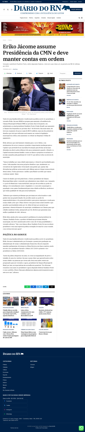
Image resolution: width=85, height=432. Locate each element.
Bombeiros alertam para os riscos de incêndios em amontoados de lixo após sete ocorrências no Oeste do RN (74, 144)
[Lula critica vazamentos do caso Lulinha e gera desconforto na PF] (29, 301)
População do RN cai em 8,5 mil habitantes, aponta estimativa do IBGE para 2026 (74, 116)
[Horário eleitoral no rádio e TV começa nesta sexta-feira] (47, 301)
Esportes (37, 17)
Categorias (65, 1)
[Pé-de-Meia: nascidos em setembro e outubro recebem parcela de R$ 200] (62, 101)
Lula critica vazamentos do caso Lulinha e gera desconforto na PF (27, 312)
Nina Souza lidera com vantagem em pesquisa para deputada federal (28, 334)
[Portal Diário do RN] (42, 9)
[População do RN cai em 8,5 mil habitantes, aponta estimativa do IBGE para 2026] (62, 113)
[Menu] (82, 18)
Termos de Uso (14, 428)
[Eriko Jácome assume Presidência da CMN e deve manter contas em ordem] (29, 94)
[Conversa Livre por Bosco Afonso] (47, 323)
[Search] (79, 18)
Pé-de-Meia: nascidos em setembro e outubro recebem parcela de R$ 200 (26, 1)
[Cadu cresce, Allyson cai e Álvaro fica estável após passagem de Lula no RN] (11, 323)
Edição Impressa (76, 9)
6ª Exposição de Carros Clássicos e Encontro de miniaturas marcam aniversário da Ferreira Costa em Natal (73, 90)
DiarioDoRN (52, 426)
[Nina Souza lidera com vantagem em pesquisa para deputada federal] (29, 323)
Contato (80, 1)
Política (31, 17)
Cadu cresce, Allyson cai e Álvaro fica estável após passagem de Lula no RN (11, 334)
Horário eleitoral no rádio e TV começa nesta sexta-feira (45, 312)
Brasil (68, 107)
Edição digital (73, 1)
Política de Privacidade (41, 428)
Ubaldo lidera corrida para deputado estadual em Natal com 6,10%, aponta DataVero (11, 312)
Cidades (43, 17)
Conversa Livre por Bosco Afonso (45, 333)
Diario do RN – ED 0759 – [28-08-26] (13, 398)
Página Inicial (23, 17)
